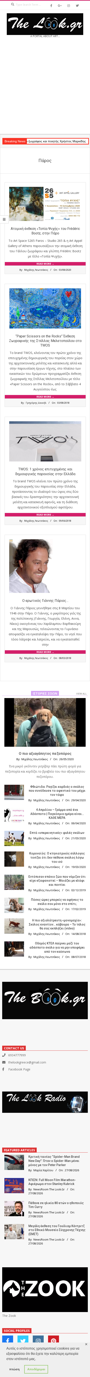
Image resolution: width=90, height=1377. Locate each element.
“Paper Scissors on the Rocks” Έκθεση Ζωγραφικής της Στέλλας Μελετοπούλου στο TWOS (45, 341)
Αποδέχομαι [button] (36, 1369)
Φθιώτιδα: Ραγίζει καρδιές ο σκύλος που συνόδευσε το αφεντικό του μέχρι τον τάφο (57, 790)
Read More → (45, 263)
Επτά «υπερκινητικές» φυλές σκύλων (57, 832)
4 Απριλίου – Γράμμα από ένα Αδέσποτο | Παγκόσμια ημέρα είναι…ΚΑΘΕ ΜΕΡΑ (57, 814)
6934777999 (17, 1055)
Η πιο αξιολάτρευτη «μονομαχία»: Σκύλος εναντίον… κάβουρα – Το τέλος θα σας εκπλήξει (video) (57, 924)
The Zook (9, 1316)
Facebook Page (19, 1069)
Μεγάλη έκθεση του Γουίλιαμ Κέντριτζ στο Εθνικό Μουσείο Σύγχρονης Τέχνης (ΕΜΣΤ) (56, 1230)
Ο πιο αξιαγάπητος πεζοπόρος (45, 753)
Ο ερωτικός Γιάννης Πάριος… (45, 601)
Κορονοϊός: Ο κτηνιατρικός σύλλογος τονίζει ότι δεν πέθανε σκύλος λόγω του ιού (57, 857)
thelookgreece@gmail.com (27, 1062)
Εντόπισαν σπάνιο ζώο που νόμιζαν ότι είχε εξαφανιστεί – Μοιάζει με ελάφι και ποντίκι (57, 880)
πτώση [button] (14, 1369)
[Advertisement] (45, 87)
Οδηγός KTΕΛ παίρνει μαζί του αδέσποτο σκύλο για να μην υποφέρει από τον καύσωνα (57, 947)
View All (81, 693)
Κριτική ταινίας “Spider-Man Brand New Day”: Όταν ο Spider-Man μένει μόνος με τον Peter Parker (54, 1160)
